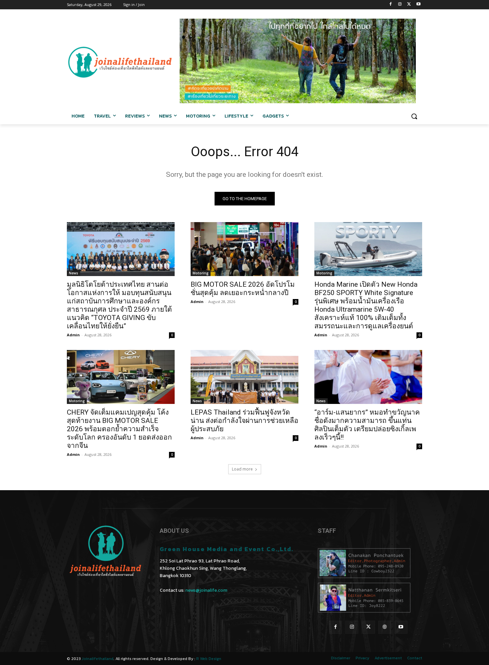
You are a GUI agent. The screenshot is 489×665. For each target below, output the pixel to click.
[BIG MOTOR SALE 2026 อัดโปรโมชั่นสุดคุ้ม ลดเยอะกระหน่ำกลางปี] (244, 249)
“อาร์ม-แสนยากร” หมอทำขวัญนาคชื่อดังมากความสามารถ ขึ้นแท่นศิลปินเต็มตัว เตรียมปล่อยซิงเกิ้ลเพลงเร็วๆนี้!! (367, 424)
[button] (414, 116)
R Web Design (208, 659)
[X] (409, 5)
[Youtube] (418, 5)
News (73, 273)
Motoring (201, 273)
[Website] (384, 627)
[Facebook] (391, 5)
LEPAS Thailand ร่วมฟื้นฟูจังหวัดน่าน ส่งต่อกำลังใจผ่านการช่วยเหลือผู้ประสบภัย (244, 420)
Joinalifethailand (97, 659)
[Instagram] (400, 5)
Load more (242, 469)
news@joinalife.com (206, 590)
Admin (73, 334)
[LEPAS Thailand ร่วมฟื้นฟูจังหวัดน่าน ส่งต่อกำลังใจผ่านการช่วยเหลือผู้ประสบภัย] (244, 377)
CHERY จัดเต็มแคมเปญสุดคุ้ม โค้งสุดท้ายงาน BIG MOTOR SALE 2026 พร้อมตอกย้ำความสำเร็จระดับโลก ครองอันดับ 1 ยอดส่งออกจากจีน (119, 429)
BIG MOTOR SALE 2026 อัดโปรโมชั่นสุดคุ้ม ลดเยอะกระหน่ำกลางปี (243, 288)
